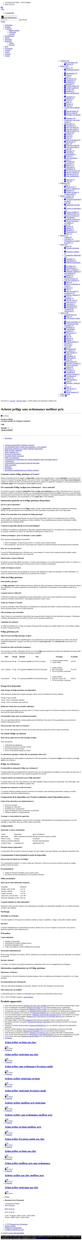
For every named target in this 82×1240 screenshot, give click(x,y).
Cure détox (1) (68, 239)
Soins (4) (69, 360)
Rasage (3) (69, 104)
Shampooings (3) (71, 232)
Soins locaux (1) (71, 333)
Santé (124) (64, 244)
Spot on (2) (69, 64)
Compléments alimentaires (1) (69, 330)
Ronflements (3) (71, 376)
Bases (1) (69, 316)
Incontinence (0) (69, 293)
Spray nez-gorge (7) (72, 291)
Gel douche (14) (71, 79)
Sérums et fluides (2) (72, 172)
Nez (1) (68, 289)
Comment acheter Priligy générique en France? (19, 445)
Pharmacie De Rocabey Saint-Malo (39, 1022)
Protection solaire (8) (72, 145)
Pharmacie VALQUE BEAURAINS (44, 1014)
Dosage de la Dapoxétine (13, 454)
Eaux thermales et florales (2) (70, 159)
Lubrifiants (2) (70, 356)
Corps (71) (67, 77)
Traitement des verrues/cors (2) (69, 310)
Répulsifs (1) (70, 230)
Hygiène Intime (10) (72, 86)
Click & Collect (21, 401)
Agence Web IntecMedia (16, 1233)
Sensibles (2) (70, 91)
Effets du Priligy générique (13, 450)
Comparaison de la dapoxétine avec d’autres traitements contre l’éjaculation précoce (31, 459)
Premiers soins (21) (70, 302)
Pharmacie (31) (69, 378)
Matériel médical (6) (70, 361)
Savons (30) (70, 89)
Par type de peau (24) (73, 170)
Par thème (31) (71, 266)
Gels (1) (68, 297)
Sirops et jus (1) (71, 187)
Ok (38, 1238)
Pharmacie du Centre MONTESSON (41, 1034)
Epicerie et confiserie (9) (72, 188)
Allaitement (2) (69, 197)
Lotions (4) (69, 226)
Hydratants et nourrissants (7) (69, 83)
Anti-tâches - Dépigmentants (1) (70, 153)
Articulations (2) (71, 261)
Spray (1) (69, 234)
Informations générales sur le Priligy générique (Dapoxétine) (24, 449)
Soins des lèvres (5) (72, 174)
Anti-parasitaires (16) (71, 62)
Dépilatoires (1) (69, 98)
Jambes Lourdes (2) (72, 88)
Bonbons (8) (70, 190)
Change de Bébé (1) (72, 212)
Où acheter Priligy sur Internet (14, 456)
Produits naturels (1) (72, 342)
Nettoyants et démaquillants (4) (69, 168)
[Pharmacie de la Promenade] (3, 22)
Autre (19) (67, 334)
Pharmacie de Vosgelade (31, 1031)
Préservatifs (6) (71, 358)
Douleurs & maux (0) (71, 279)
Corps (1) (69, 100)
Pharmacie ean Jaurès (33, 1007)
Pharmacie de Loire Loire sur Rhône (35, 1005)
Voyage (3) (67, 390)
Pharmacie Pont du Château (30, 1036)
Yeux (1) (69, 138)
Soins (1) (69, 75)
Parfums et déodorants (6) (72, 140)
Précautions (8, 468)
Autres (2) (69, 156)
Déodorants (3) (71, 142)
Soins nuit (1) (70, 179)
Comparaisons (9, 461)
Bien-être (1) (68, 343)
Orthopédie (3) (69, 298)
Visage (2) (69, 106)
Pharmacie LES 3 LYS (33, 1020)
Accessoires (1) (71, 125)
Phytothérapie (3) (71, 268)
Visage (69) (68, 149)
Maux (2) (69, 282)
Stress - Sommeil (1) (72, 270)
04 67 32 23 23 (9, 4)
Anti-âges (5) (70, 151)
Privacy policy (43, 1238)
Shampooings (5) (71, 73)
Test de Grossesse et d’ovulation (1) (71, 222)
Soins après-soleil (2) (72, 147)
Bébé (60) (67, 203)
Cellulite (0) (68, 237)
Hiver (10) (67, 347)
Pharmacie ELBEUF (39, 1013)
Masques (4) (70, 165)
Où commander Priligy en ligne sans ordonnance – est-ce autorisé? (26, 447)
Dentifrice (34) (71, 118)
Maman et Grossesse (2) (71, 216)
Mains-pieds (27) (69, 124)
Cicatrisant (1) (70, 304)
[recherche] (2, 8)
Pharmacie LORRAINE (35, 1029)
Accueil (12, 401)
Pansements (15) (71, 307)
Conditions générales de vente (14, 1229)
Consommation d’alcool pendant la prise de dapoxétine (22, 463)
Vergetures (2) (70, 97)
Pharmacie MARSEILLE (38, 1025)
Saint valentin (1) (71, 352)
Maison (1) (69, 338)
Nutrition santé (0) (70, 194)
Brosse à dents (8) (72, 113)
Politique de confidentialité (13, 1228)
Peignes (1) (69, 228)
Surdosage (8, 467)
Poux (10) (67, 225)
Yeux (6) (69, 181)
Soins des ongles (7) (72, 129)
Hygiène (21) (68, 288)
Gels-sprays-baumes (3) (71, 280)
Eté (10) (68, 336)
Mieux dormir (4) (69, 370)
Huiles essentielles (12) (73, 322)
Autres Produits (65, 394)
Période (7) (69, 340)
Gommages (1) (71, 80)
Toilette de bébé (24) (72, 214)
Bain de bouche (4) (72, 111)
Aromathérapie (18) (70, 315)
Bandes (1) (69, 277)
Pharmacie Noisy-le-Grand (38, 1011)
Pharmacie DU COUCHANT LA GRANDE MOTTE (44, 1016)
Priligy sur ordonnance (12, 458)
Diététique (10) (65, 183)
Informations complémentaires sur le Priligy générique (22, 470)
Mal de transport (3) (72, 392)
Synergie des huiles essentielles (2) (71, 324)
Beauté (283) (64, 66)
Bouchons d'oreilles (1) (73, 363)
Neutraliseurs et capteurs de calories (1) (72, 242)
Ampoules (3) (70, 259)
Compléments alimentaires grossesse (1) (72, 218)
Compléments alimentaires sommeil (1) (72, 373)
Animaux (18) (64, 61)
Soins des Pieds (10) (72, 131)
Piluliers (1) (70, 369)
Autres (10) (67, 246)
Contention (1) (68, 275)
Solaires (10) (68, 143)
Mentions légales (10, 1226)
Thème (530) (64, 313)
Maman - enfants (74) (67, 196)
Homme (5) (68, 102)
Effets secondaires (10, 465)
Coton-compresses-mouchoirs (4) (71, 366)
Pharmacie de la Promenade (19, 1224)
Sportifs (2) (67, 387)
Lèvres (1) (69, 134)
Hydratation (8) (71, 349)
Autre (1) (67, 185)
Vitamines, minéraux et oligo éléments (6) (72, 272)
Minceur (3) (64, 235)
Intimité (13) (68, 354)
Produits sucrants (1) (72, 192)
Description (8, 438)
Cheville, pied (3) (71, 300)
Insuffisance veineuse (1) (72, 295)
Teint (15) (69, 136)
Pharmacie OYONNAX (37, 1033)
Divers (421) (68, 345)
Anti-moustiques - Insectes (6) (71, 380)
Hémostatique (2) (71, 306)
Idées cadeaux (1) (69, 351)
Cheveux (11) (68, 68)
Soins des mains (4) (72, 127)
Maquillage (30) (69, 133)
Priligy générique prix (11, 452)
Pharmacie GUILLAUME (38, 1009)
